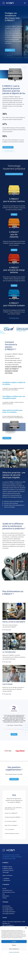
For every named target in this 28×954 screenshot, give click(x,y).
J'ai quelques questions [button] (8, 150)
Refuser (14, 945)
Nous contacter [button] (14, 773)
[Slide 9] (17, 723)
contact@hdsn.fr (10, 919)
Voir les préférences (14, 949)
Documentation (6, 900)
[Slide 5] (11, 723)
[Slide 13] (23, 723)
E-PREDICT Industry (7, 862)
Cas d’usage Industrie (7, 904)
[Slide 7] (14, 723)
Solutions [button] (9, 50)
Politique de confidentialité (14, 952)
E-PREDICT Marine (7, 860)
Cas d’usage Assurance (8, 907)
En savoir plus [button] (7, 438)
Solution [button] (13, 214)
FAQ (3, 888)
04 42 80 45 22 (9, 921)
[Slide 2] (6, 723)
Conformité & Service (7, 864)
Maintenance (7, 874)
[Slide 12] (21, 723)
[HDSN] (8, 3)
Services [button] (9, 55)
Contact (4, 892)
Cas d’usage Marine (7, 902)
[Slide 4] (9, 723)
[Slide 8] (15, 723)
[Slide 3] (8, 723)
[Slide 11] (20, 723)
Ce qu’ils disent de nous (8, 886)
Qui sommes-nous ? (7, 884)
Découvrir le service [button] (8, 147)
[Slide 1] (5, 723)
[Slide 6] (12, 723)
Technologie (5, 866)
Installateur (6, 872)
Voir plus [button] (14, 728)
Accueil (4, 882)
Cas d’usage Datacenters (8, 905)
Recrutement (5, 890)
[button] (26, 928)
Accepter (14, 941)
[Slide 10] (18, 723)
